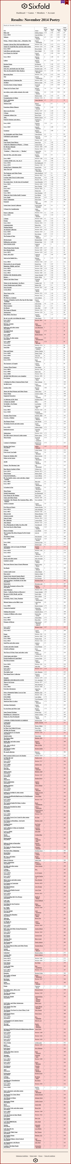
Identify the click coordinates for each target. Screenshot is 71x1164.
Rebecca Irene (38, 82)
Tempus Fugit (7, 103)
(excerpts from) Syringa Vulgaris (13, 84)
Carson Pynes (38, 144)
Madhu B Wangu (37, 897)
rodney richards (37, 922)
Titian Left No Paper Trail (11, 88)
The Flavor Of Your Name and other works (16, 652)
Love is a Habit (8, 831)
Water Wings (7, 393)
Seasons (6, 1125)
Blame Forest (7, 303)
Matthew (6, 295)
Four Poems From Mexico (11, 142)
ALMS (5, 462)
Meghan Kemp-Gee (38, 131)
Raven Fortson (39, 606)
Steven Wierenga (38, 789)
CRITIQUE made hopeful (11, 136)
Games (31, 13)
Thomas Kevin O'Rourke (39, 811)
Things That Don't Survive (11, 1051)
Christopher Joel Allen (38, 1146)
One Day (6, 768)
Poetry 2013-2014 (8, 254)
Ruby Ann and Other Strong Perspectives (15, 928)
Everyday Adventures (10, 689)
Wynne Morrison (37, 553)
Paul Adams (38, 367)
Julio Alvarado (39, 558)
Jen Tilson (37, 962)
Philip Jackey (38, 435)
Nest (5, 76)
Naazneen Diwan (37, 986)
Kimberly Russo (37, 379)
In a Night (6, 907)
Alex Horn (38, 306)
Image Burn (7, 853)
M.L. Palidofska (38, 1017)
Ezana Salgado (39, 592)
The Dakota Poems (9, 536)
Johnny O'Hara (39, 714)
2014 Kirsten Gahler (9, 748)
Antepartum (7, 312)
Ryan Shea (37, 728)
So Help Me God (8, 758)
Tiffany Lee (38, 469)
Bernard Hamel (37, 388)
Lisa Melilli (38, 530)
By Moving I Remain (9, 146)
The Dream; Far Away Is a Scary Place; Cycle (16, 1010)
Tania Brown (38, 134)
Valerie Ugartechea (38, 807)
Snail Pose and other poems (11, 643)
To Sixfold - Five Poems (10, 404)
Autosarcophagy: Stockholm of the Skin (15, 580)
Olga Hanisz (38, 318)
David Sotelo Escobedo (38, 206)
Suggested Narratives (9, 396)
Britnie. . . (6, 277)
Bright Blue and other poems (12, 741)
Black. (5, 544)
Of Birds (6, 82)
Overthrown (7, 1066)
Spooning (6, 666)
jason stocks (38, 303)
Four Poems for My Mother (11, 495)
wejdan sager (38, 1042)
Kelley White (38, 277)
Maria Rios (38, 225)
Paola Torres (38, 1013)
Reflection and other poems (11, 327)
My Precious (7, 726)
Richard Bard (38, 240)
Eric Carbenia (38, 500)
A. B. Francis (38, 873)
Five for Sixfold (8, 911)
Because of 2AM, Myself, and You (13, 594)
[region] (35, 586)
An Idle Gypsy (8, 384)
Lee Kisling (38, 404)
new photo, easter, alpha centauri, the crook (16, 92)
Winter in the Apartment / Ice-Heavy (14, 283)
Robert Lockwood (38, 653)
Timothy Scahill (37, 1066)
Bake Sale (6, 32)
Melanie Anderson (38, 237)
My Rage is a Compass (10, 297)
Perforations (7, 1073)
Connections (7, 722)
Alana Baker (38, 617)
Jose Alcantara (38, 193)
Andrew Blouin (37, 782)
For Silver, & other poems (11, 338)
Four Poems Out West (10, 1006)
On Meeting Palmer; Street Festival (14, 1139)
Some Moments (8, 589)
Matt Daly (37, 481)
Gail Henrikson (38, 1139)
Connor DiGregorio (38, 504)
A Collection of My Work (11, 399)
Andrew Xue (38, 764)
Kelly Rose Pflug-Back (38, 170)
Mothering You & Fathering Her (13, 80)
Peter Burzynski (38, 202)
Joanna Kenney (39, 1094)
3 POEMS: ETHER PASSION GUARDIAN (16, 720)
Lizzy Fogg (38, 890)
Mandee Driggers (37, 215)
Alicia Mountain (38, 1063)
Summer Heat (8, 939)
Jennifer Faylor (37, 547)
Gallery (6, 60)
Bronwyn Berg (39, 952)
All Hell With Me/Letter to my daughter (15, 376)
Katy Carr (37, 1118)
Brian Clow (38, 918)
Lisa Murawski (39, 327)
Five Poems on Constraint (11, 883)
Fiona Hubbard (39, 900)
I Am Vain (6, 900)
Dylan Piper (38, 712)
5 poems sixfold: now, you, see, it (13, 160)
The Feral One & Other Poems (12, 527)
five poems (7, 810)
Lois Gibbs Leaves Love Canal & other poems (16, 817)
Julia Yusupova (39, 684)
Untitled (6, 190)
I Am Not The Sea (9, 1128)
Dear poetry (7, 574)
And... (5, 117)
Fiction (6, 220)
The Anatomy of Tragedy (11, 363)
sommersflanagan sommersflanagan (39, 999)
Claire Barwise (39, 100)
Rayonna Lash (38, 584)
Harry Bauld (38, 51)
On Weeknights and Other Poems (13, 134)
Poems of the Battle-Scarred (11, 890)
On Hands (6, 568)
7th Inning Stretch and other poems (14, 423)
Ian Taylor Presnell (37, 825)
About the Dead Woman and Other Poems (15, 391)
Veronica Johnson (37, 675)
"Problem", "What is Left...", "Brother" (15, 151)
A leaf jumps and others (10, 656)
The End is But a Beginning (11, 850)
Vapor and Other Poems (10, 497)
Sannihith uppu (37, 1056)
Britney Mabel (39, 726)
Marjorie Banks (37, 915)
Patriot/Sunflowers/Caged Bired (13, 658)
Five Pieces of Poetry (9, 507)
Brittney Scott (38, 627)
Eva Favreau (38, 578)
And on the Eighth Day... (11, 258)
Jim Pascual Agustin (38, 539)
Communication (8, 225)
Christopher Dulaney (38, 152)
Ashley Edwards (37, 447)
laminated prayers (9, 429)
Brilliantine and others (10, 242)
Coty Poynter (38, 886)
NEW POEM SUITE (9, 244)
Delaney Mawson (37, 742)
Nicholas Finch (39, 580)
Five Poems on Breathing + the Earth (14, 820)
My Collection (8, 520)
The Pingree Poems (9, 421)
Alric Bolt (37, 308)
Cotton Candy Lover (9, 571)
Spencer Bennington (38, 484)
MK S (36, 401)
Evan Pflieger (38, 646)
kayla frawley (38, 478)
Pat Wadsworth (39, 163)
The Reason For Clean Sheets (12, 1094)
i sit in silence (7, 289)
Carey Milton (38, 475)
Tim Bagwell (38, 525)
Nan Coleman (38, 382)
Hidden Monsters (8, 785)
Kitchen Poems (8, 64)
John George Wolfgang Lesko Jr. (38, 623)
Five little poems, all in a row (12, 990)
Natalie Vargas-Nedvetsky (38, 1025)
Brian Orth (38, 1108)
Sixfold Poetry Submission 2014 (12, 167)
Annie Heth (38, 1104)
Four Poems (7, 406)
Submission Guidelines (22, 1156)
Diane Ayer (38, 190)
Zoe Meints (38, 195)
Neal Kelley (38, 220)
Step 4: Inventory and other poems (13, 1091)
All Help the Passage (9, 730)
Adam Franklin (37, 209)
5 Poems (6, 113)
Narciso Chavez (37, 717)
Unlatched (6, 952)
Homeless (6, 973)
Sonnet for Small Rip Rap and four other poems (17, 46)
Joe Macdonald (39, 493)
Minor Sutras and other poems (12, 880)
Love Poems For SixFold (10, 53)
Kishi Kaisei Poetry (9, 1013)
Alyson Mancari (37, 949)
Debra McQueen (38, 904)
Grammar (6, 130)
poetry (5, 1045)
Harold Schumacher (38, 41)
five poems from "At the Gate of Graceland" (16, 182)
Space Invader (8, 287)
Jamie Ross (38, 142)
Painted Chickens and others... (12, 119)
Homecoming (7, 838)
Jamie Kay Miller (37, 689)
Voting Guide (33, 1156)
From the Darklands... (10, 475)
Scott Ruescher (39, 182)
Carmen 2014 (7, 955)
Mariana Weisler (37, 57)
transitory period (8, 560)
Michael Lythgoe (37, 89)
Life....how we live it (9, 745)
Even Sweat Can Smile (10, 452)
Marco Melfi (38, 516)
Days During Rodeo (9, 250)
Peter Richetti (38, 880)
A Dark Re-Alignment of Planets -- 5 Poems (16, 144)
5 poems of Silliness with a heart (13, 614)
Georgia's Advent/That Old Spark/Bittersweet (16, 44)
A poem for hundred (9, 608)
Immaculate (7, 584)
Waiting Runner (8, 227)
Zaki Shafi (38, 1142)
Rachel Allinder (37, 857)
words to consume (9, 503)
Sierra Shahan (38, 785)
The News (6, 596)
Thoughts (6, 1055)
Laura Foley (38, 1029)
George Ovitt (38, 935)
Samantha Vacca (37, 430)
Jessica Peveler (39, 507)
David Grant (38, 544)
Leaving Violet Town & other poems (14, 177)
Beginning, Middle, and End (12, 266)
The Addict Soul (8, 672)
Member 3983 (38, 415)
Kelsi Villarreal (38, 1052)
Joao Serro (38, 491)
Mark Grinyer (38, 456)
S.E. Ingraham (39, 680)
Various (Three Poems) (10, 367)
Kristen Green (38, 1073)
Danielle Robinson (38, 127)
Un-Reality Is (7, 921)
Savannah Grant (37, 85)
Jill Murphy (38, 64)
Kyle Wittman (38, 1048)
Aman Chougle (39, 275)
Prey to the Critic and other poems (13, 1108)
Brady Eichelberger (38, 803)
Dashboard (20, 13)
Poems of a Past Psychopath (11, 716)
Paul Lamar (38, 495)
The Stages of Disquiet (10, 310)
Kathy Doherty (39, 955)
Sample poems (8, 736)
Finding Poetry (8, 824)
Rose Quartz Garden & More (12, 469)
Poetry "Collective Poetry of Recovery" (15, 592)
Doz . (36, 869)
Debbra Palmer (39, 32)
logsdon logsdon (37, 527)
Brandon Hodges (37, 561)
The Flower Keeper (9, 660)
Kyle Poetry (7, 1048)
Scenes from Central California (12, 205)
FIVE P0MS (7, 697)
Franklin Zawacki (37, 108)
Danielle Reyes (39, 611)
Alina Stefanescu (38, 324)
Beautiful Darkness (9, 886)
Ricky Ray (37, 197)
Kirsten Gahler (39, 748)
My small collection (9, 752)
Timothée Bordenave (38, 488)
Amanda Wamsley (37, 315)
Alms (5, 1069)
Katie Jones (38, 736)
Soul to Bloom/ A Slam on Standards (14, 828)
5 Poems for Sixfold (9, 401)
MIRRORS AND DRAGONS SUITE (14, 680)
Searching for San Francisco (12, 904)
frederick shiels (37, 245)
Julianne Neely (39, 1098)
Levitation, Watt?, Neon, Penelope (13, 598)
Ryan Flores (38, 115)
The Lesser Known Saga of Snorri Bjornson (16, 564)
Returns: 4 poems (8, 324)
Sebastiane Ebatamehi (38, 608)
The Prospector (8, 942)
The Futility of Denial (10, 975)
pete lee (37, 533)
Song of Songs (8, 518)
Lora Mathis (38, 1128)
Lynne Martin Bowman (38, 1007)
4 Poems (6, 450)
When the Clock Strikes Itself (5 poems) (15, 195)
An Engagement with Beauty (12, 1142)
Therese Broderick (38, 462)
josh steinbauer (39, 509)
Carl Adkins (38, 697)
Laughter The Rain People (11, 1146)
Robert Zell (38, 285)
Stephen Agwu (39, 850)
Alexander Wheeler (37, 1125)
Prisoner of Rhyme (9, 622)
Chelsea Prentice (37, 364)
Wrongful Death (8, 331)
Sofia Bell (37, 831)
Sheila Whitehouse (38, 976)
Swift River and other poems (12, 51)
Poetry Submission (9, 199)
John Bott (37, 666)
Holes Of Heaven (8, 860)
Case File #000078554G (10, 1121)
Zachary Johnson (37, 568)
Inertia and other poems (10, 558)
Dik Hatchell (38, 536)
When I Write (7, 771)
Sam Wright (38, 421)
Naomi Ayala (38, 638)
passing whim (7, 387)
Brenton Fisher (39, 973)
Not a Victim (7, 1042)
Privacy (41, 1156)
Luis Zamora (38, 297)
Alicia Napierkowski (39, 338)
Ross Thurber (38, 186)
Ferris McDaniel (38, 453)
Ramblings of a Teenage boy (11, 714)
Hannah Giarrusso (38, 768)
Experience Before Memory (11, 107)
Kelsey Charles (39, 351)
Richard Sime (38, 242)
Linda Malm (38, 730)
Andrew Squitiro (37, 92)
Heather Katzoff (37, 155)
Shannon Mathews (37, 418)
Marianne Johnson (37, 331)
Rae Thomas (38, 1132)
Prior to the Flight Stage (10, 1132)
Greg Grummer (38, 396)
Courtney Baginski (37, 828)
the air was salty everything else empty (14, 318)
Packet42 (6, 201)
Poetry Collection (8, 212)
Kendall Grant (38, 68)
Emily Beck (38, 594)
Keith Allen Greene (38, 614)
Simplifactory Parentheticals (12, 1080)
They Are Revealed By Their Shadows (14, 71)
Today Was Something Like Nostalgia (14, 578)
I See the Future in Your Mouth (12, 1115)
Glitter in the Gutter (9, 458)
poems (5, 186)
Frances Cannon (37, 853)
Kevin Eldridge (37, 983)
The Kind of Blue (8, 738)
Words (5, 835)
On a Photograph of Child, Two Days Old (15, 525)
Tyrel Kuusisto (39, 699)
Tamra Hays (38, 391)
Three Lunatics (8, 306)
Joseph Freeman (37, 424)
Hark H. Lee (38, 1020)
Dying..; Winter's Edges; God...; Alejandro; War (17, 40)
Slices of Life (7, 514)
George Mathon (37, 54)
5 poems (6, 95)
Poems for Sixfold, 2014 (10, 456)
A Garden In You (8, 487)
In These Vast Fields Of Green (12, 728)
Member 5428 (38, 771)
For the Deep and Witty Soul (12, 708)
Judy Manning (38, 672)
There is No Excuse (9, 682)
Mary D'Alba (38, 745)
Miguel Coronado (38, 104)
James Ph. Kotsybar (37, 137)
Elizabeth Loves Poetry (39, 412)
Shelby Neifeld (39, 722)
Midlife (6, 140)
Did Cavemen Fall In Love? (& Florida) (15, 755)
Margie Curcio (39, 117)
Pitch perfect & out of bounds (12, 264)
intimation (7, 357)
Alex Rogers (38, 576)
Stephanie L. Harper (38, 120)
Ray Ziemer (38, 234)
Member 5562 (38, 692)
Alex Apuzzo (38, 1010)
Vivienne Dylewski (38, 847)
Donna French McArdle (38, 71)
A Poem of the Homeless (10, 914)
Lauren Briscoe (37, 631)
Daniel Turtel (38, 353)
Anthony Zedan (37, 643)
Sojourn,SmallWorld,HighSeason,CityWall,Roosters (18, 796)
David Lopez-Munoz (38, 565)
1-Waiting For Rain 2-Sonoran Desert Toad (16, 382)
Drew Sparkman (38, 649)
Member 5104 (38, 820)
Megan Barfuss (39, 514)
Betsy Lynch (38, 939)
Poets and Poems (8, 351)
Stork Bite (6, 347)
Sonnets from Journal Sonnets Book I (14, 576)
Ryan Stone (38, 177)
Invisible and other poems (11, 866)
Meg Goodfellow (38, 966)
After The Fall (8, 169)
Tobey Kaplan (38, 866)
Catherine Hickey (37, 255)
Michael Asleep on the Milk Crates (13, 602)
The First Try (7, 699)
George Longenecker (38, 77)
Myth (5, 1104)
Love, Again (7, 197)
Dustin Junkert (39, 942)
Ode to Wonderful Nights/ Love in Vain (15, 692)
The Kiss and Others (9, 993)
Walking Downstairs (9, 611)
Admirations (7, 433)
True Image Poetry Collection (12, 674)
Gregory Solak (39, 393)
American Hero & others (11, 701)
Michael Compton (37, 258)
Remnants (6, 66)
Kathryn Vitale (39, 574)
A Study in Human (9, 649)
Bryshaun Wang (37, 1077)
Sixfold (6, 949)
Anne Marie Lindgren (38, 348)
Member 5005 (38, 738)
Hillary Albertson (38, 702)
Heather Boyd (38, 778)
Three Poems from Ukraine (11, 248)
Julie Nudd (38, 1121)
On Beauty (7, 308)
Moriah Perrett (39, 990)
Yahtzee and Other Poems (11, 279)
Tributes (6, 37)
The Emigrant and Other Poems (13, 173)
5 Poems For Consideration (11, 209)
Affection (6, 918)
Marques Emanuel (37, 752)
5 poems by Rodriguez (10, 442)
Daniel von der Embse (39, 793)
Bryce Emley (38, 49)
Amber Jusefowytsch (39, 599)
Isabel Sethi (38, 860)
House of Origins (8, 530)
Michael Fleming (37, 37)
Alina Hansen (38, 571)
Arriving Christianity (10, 705)
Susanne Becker (37, 290)
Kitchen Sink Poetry (9, 446)
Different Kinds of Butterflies (12, 843)
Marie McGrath (37, 342)
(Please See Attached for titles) (12, 806)
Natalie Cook (38, 758)
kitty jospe (37, 160)
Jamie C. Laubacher (38, 863)
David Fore (38, 264)
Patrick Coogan (37, 300)
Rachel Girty (38, 113)
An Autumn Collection (10, 229)
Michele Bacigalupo (38, 458)
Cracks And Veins (9, 966)
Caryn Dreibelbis (38, 384)
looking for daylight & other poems (14, 792)
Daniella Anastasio (38, 844)
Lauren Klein (38, 520)
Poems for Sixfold (9, 996)
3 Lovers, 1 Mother (9, 418)
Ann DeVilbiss (39, 35)
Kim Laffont (38, 596)
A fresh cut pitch (8, 516)
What (5, 778)
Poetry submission (9, 100)
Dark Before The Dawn (10, 314)
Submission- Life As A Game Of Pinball (15, 547)
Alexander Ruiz (37, 406)
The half (6, 1024)
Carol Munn (38, 796)
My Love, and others (9, 856)
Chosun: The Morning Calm (12, 465)
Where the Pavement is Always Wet (13, 586)
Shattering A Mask (9, 1101)
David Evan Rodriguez (38, 443)
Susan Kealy (38, 167)
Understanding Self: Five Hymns (13, 897)
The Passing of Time (9, 236)
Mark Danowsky (38, 360)
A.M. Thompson (38, 911)
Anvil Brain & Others (10, 1098)
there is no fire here (9, 111)
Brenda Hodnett (37, 709)
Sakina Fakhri (38, 427)
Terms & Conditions (49, 1156)
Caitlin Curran (39, 1101)
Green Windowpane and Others (13, 285)
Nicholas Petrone (37, 124)
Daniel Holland (37, 661)
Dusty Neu (38, 371)
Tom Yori (37, 355)
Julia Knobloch (39, 173)
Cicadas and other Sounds (11, 646)
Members (41, 13)
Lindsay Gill (38, 283)
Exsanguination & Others (11, 98)
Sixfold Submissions (9, 493)
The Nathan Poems (9, 1135)
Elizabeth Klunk (37, 280)
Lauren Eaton (38, 658)
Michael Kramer (37, 61)
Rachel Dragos (39, 334)
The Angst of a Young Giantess (12, 847)
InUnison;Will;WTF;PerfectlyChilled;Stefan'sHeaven (19, 1029)
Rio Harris (37, 1080)
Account (51, 13)
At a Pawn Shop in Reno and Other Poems (16, 945)
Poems (5, 634)
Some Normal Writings (10, 712)
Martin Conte (38, 95)
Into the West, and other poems (12, 155)
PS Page (37, 817)
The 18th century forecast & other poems (15, 435)
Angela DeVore (37, 705)
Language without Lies (10, 115)
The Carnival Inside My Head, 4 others (15, 803)
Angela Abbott (39, 928)
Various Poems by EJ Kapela (12, 732)
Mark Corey (38, 1003)
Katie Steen (38, 199)
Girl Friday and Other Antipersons (13, 1003)
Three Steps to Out (9, 293)
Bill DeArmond (38, 466)
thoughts (6, 678)
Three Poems (7, 437)
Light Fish (7, 636)
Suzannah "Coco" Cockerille (38, 439)
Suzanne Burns (39, 945)
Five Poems (7, 378)
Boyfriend (6, 979)
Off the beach (7, 240)
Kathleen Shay (39, 399)
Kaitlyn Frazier (37, 1088)
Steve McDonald (38, 1091)
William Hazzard (37, 586)
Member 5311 (38, 1135)
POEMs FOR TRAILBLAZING (12, 275)
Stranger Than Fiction (10, 415)
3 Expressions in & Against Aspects (13, 1020)
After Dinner (7, 522)
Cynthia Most (38, 835)
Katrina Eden (38, 720)
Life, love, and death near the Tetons (14, 68)
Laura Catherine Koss (38, 840)
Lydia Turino (38, 450)
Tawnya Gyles (38, 542)
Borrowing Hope (8, 74)
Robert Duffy (38, 473)
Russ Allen (38, 620)
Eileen (5, 982)
